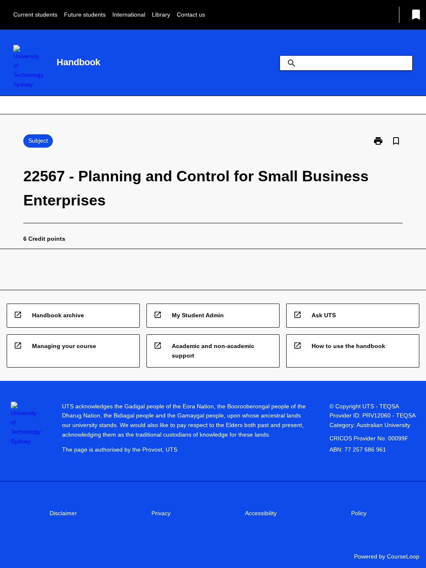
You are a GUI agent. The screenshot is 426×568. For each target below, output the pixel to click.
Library (161, 14)
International (128, 14)
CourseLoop (403, 556)
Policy (359, 513)
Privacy (161, 513)
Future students (85, 14)
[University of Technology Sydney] (28, 67)
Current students (35, 14)
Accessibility (261, 513)
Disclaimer (63, 513)
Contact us (191, 14)
